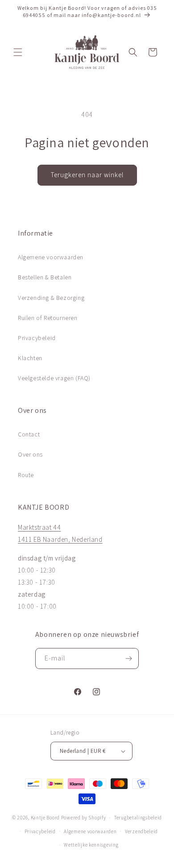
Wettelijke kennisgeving (91, 845)
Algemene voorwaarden (50, 257)
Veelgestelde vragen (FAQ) (54, 378)
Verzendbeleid (141, 831)
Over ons (30, 454)
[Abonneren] (128, 658)
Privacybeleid (37, 338)
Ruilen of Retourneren (48, 318)
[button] (18, 52)
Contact (29, 434)
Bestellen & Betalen (44, 277)
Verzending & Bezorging (51, 298)
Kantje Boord (45, 817)
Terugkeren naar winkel (87, 174)
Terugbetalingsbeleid (138, 817)
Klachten (30, 358)
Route (26, 475)
